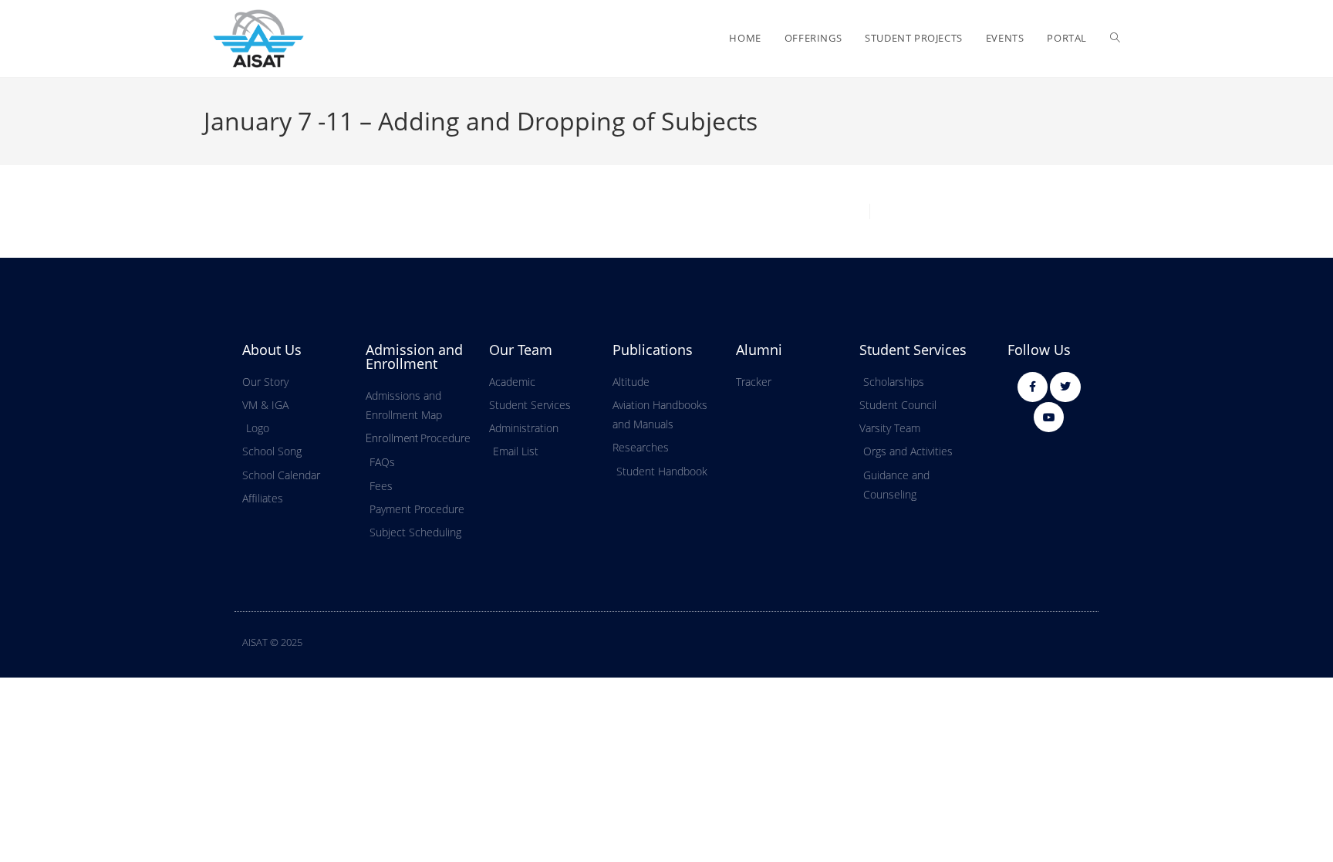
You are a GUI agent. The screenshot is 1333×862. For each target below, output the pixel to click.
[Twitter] (1065, 387)
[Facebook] (1032, 387)
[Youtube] (1049, 417)
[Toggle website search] (1115, 37)
